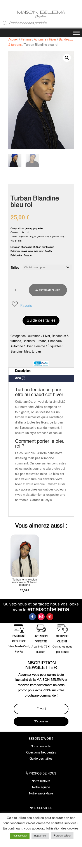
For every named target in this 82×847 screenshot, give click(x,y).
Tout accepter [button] (19, 836)
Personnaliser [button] (62, 835)
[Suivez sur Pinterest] (49, 616)
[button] (67, 58)
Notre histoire (41, 781)
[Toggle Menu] (76, 33)
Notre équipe (41, 787)
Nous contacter (41, 746)
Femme (26, 39)
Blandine (16, 351)
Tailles (15, 267)
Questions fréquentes (41, 752)
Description (23, 370)
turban (36, 351)
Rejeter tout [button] (40, 836)
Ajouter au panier (47, 290)
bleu (27, 351)
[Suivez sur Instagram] (41, 616)
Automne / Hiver (45, 39)
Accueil (13, 39)
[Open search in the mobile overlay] (41, 23)
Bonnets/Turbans (34, 341)
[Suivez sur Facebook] (32, 616)
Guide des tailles (41, 321)
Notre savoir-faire (41, 793)
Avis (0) (20, 378)
